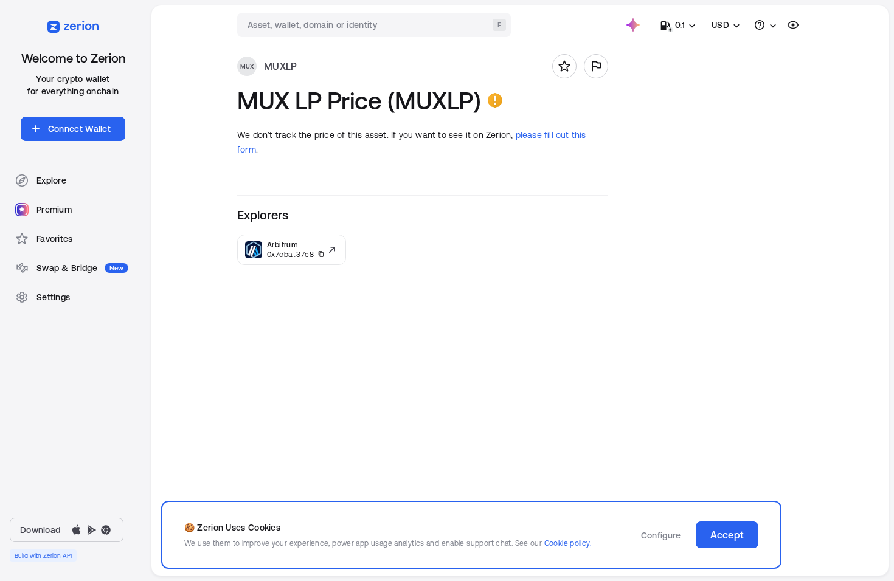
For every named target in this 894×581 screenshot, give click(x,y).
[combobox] (375, 25)
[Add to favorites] (564, 66)
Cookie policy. (567, 543)
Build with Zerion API (43, 555)
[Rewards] (633, 25)
